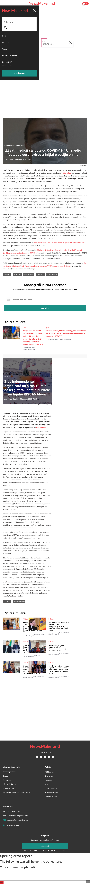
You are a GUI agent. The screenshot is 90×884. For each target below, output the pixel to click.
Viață (24, 327)
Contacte (7, 780)
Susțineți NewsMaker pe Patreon (16, 792)
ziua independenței (19, 601)
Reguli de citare (9, 788)
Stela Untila (8, 159)
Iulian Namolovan (28, 274)
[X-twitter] (41, 757)
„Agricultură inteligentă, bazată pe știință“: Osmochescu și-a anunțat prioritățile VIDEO (58, 648)
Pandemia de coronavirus (14, 145)
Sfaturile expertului (51, 792)
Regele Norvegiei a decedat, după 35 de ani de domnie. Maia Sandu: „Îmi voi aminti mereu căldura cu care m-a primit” (59, 669)
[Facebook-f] (37, 757)
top (7, 601)
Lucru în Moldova (51, 788)
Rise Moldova (41, 427)
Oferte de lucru (9, 784)
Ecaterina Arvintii (54, 677)
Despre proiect (9, 772)
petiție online (66, 173)
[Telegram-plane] (53, 757)
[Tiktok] (49, 757)
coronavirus (17, 274)
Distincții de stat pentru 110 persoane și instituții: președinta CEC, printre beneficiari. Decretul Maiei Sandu (58, 626)
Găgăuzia (48, 780)
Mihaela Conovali (53, 339)
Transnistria (49, 776)
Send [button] (2, 882)
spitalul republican (51, 274)
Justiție (47, 784)
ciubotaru (7, 274)
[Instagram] (45, 757)
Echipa (5, 776)
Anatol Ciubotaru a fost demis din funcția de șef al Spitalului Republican (59, 242)
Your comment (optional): (18, 867)
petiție (40, 274)
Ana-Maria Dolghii (29, 347)
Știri (47, 327)
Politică (7, 377)
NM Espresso (49, 772)
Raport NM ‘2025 (51, 796)
